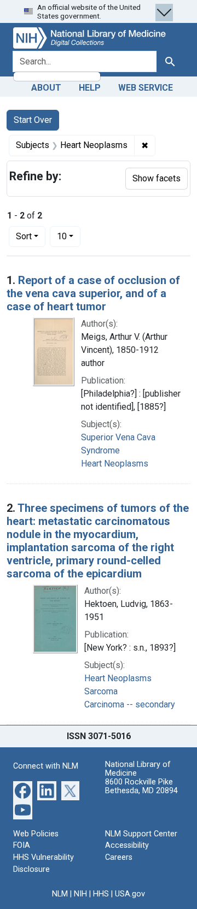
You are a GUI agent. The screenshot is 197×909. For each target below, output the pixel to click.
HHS (101, 894)
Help (90, 87)
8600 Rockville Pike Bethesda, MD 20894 (141, 786)
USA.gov (130, 894)
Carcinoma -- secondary (129, 704)
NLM (60, 894)
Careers (118, 857)
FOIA (21, 845)
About (46, 87)
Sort (24, 236)
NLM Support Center (141, 834)
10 (68, 236)
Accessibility (127, 845)
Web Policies (36, 834)
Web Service (145, 87)
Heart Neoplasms (114, 463)
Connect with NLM (45, 766)
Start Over (33, 120)
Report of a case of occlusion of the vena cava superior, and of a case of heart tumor (93, 293)
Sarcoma (101, 691)
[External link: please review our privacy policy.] (22, 790)
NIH (80, 894)
